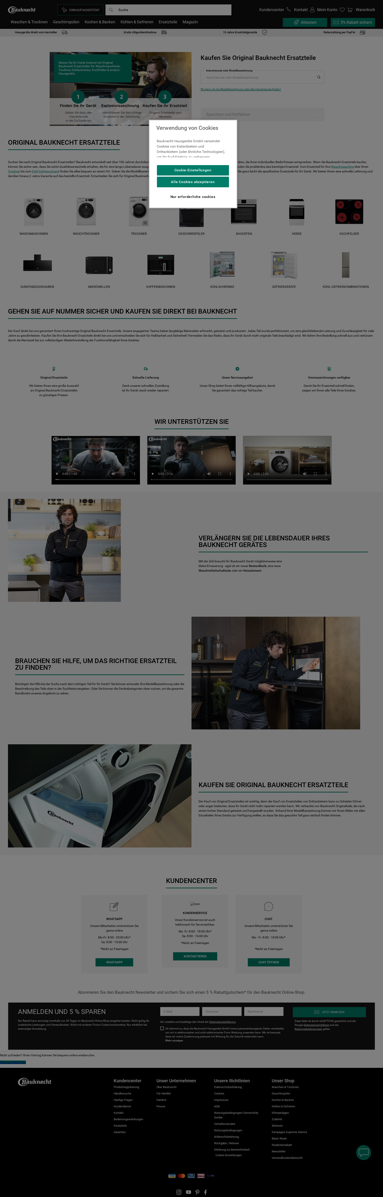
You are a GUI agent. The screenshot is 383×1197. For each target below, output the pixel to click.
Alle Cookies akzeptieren (193, 182)
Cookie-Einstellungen (192, 170)
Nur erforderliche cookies (192, 197)
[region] (193, 164)
